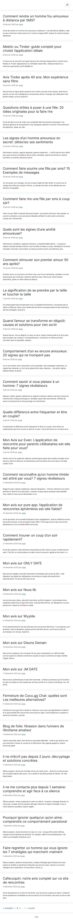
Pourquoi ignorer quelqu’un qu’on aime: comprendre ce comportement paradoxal (35, 819)
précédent (8, 908)
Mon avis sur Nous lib (19, 590)
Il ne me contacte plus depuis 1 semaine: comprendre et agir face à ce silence (34, 789)
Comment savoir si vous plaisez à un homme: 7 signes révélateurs (31, 384)
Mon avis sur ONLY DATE (22, 563)
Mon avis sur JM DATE (20, 669)
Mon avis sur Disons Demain (25, 643)
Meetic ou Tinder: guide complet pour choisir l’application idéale (32, 49)
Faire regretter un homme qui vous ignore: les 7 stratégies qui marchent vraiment (35, 850)
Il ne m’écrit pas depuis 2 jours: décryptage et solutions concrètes (36, 758)
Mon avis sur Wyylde (19, 616)
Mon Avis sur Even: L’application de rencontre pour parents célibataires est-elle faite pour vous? (36, 444)
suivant (31, 908)
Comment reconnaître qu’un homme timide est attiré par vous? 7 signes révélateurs (36, 476)
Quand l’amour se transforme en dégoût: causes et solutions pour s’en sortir (34, 323)
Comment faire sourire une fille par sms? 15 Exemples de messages (36, 170)
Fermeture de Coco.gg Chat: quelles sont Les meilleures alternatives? (35, 698)
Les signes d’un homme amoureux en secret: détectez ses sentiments (31, 140)
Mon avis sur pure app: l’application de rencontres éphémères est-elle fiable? (32, 507)
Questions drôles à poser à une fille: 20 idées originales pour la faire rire (33, 109)
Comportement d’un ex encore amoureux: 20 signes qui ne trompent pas (35, 353)
